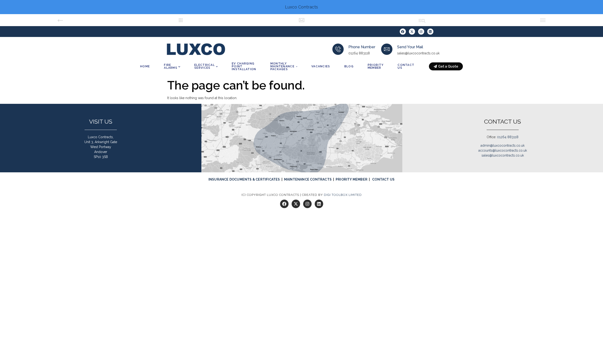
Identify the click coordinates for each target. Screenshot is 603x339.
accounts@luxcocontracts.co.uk (502, 150)
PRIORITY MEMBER (351, 179)
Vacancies (320, 66)
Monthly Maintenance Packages (282, 66)
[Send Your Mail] (386, 49)
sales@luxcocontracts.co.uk (502, 155)
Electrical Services (204, 66)
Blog (349, 66)
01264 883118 (507, 137)
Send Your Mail (410, 47)
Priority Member (375, 66)
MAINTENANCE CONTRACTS (308, 179)
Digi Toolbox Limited (343, 195)
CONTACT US (383, 179)
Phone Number (361, 47)
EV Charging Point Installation (244, 66)
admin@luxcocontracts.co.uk (503, 145)
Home (145, 66)
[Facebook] (403, 31)
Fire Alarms (170, 66)
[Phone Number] (338, 49)
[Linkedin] (430, 31)
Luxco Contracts (301, 6)
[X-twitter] (412, 31)
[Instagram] (421, 31)
